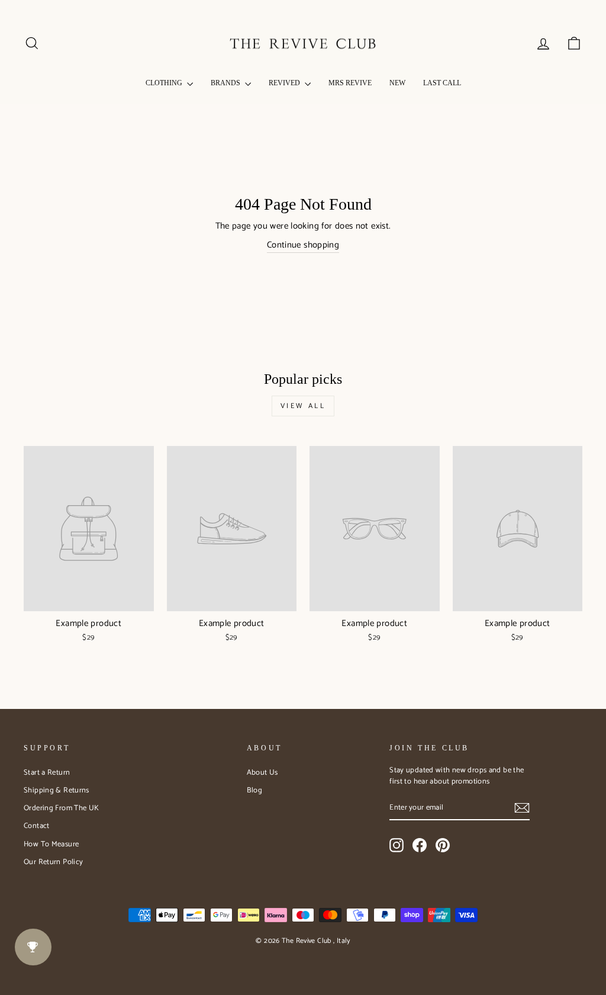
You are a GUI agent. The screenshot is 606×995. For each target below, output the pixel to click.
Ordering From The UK (61, 808)
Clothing (165, 83)
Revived (285, 83)
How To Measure (51, 844)
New (397, 83)
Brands (226, 83)
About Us (262, 772)
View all (303, 406)
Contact (37, 826)
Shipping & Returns (56, 790)
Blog (255, 790)
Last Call (442, 83)
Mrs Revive (350, 83)
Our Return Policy (53, 862)
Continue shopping (303, 245)
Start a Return (47, 772)
